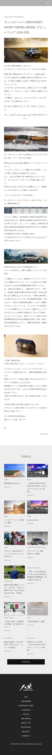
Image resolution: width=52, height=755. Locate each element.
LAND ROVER (9, 17)
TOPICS (25, 714)
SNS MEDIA (26, 719)
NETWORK (26, 727)
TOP (26, 697)
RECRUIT (26, 732)
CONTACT (26, 736)
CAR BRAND (26, 701)
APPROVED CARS (26, 706)
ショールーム (24, 115)
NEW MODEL (19, 17)
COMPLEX (26, 710)
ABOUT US (26, 723)
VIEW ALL (26, 662)
